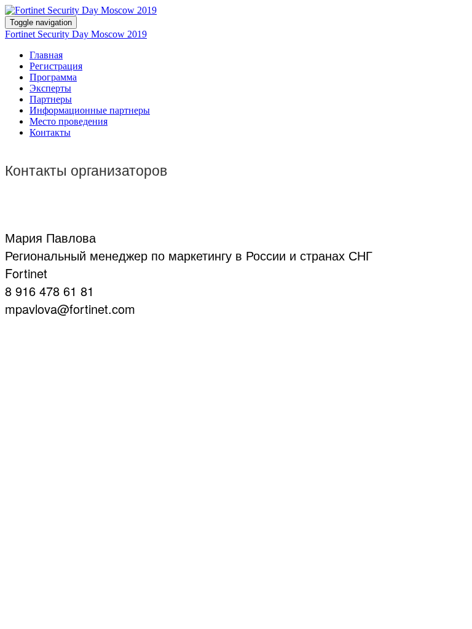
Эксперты (50, 88)
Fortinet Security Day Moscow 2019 (76, 34)
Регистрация (56, 66)
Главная (46, 55)
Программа (53, 77)
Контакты (50, 132)
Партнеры (51, 99)
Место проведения (69, 121)
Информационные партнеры (90, 110)
